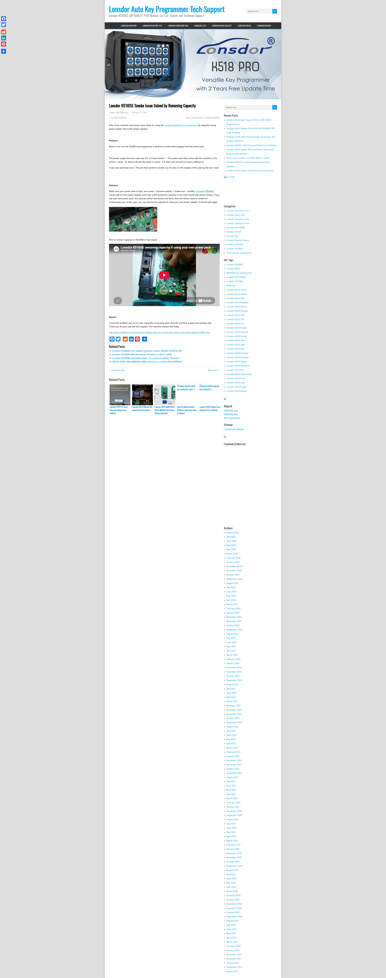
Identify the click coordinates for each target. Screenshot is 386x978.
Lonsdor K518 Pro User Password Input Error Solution (119, 410)
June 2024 (231, 642)
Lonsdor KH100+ (264, 25)
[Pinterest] (4, 44)
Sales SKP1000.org (118, 113)
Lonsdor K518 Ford (235, 378)
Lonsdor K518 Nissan (236, 328)
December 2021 (234, 760)
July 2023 (231, 688)
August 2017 (232, 971)
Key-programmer (232, 418)
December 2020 (234, 811)
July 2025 (231, 587)
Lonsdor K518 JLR (235, 319)
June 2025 (231, 591)
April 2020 (231, 836)
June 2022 (231, 735)
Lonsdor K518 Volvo (235, 340)
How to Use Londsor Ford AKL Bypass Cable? (248, 158)
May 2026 (231, 545)
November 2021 (234, 764)
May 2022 (231, 739)
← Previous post (117, 370)
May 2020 (231, 832)
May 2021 (231, 790)
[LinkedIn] (4, 38)
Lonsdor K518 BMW (235, 277)
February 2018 (233, 946)
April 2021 (231, 794)
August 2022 (232, 726)
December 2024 (234, 617)
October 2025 (232, 575)
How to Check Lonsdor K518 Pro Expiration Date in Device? (187, 410)
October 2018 (232, 912)
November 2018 (234, 908)
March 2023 (232, 701)
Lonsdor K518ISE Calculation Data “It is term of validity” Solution (145, 358)
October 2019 (232, 861)
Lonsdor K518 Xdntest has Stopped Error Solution (209, 408)
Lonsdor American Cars (237, 210)
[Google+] (4, 28)
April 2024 (231, 650)
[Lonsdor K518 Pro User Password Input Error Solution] (121, 394)
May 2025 (231, 596)
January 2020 (232, 849)
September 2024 (234, 629)
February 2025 (233, 608)
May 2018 (231, 933)
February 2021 (233, 802)
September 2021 (234, 773)
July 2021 (231, 781)
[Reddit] (4, 32)
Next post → (214, 370)
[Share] (4, 51)
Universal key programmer (239, 253)
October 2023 (232, 676)
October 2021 (232, 769)
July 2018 (231, 925)
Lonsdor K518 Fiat (235, 323)
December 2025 (234, 566)
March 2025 (232, 604)
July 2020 (231, 823)
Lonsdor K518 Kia (234, 370)
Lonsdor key (232, 236)
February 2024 (233, 659)
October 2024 (232, 625)
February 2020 (233, 845)
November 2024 (234, 621)
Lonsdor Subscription (178, 25)
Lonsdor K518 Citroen (236, 306)
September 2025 (234, 579)
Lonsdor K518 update (236, 294)
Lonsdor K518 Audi (235, 349)
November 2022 (234, 714)
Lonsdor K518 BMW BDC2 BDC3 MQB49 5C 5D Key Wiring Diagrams (165, 410)
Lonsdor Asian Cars (235, 215)
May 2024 (231, 646)
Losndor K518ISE (119, 118)
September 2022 (234, 722)
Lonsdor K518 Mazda (236, 391)
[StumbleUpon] (4, 47)
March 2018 (232, 942)
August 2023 (232, 684)
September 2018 (234, 916)
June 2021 (231, 786)
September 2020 (234, 815)
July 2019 (231, 874)
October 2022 (232, 718)
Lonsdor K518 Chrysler (237, 353)
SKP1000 (230, 285)
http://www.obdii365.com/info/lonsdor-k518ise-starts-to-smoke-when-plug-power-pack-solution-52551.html (159, 332)
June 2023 (231, 693)
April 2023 (231, 697)
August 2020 (232, 819)
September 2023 (234, 680)
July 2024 (231, 638)
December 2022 (234, 710)
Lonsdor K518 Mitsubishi (238, 366)
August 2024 (232, 634)
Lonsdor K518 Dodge (236, 387)
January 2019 (232, 899)
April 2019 (231, 887)
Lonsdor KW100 (244, 25)
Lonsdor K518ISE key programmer (180, 125)
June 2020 (231, 828)
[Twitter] (4, 25)
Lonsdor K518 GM (235, 298)
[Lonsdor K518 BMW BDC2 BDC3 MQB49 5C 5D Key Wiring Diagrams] (166, 394)
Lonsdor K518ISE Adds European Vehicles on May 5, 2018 (141, 354)
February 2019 (233, 895)
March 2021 (232, 798)
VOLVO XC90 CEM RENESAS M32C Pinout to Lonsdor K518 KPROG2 (147, 361)
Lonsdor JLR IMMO (235, 227)
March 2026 (232, 553)
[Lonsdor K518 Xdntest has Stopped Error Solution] (210, 394)
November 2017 (234, 959)
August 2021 (232, 777)
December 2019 (234, 853)
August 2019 (232, 870)
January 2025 (232, 613)
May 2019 (231, 883)
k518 (188, 118)
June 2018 (231, 929)
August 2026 (232, 532)
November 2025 (234, 570)
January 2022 (232, 756)
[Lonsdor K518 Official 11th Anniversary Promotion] (143, 394)
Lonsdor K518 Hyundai (237, 332)
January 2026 (232, 562)
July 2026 (231, 537)
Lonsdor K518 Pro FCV (152, 25)
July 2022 (231, 731)
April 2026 (231, 549)
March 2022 (232, 748)
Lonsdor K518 (197, 118)
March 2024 (232, 655)
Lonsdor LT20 (200, 25)
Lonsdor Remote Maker (237, 240)
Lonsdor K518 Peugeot (237, 302)
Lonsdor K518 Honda (236, 336)
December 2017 (234, 954)
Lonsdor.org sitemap (234, 429)
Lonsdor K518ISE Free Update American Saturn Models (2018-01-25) (147, 351)
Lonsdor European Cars (237, 219)
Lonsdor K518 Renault (237, 311)
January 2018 (232, 950)
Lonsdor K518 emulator (237, 357)
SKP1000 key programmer (239, 273)
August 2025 (232, 583)
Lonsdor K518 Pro (129, 25)
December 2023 (234, 667)
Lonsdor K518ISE (212, 118)
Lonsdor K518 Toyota (236, 290)
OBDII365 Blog (231, 414)
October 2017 (232, 963)
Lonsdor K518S (233, 232)
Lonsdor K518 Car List (222, 25)
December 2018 (234, 904)
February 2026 (233, 558)
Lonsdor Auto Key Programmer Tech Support (167, 8)
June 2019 (231, 878)
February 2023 (233, 705)
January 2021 (232, 807)
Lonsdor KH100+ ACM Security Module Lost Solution (251, 145)
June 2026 (231, 541)
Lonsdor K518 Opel (235, 344)
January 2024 (232, 663)
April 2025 (231, 600)
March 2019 (232, 891)
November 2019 (234, 857)
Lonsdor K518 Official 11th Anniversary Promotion (142, 408)
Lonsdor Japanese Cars (237, 223)
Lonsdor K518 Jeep (235, 382)
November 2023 (234, 672)
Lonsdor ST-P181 (234, 244)
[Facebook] (4, 19)
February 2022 (233, 752)
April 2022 (231, 743)
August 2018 (232, 921)
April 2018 (231, 937)
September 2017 (234, 967)
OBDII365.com (231, 410)
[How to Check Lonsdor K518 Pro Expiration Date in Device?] (188, 394)
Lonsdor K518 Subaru (236, 361)
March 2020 (232, 840)
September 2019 (234, 866)
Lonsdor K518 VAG (235, 315)
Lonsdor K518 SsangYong (238, 374)
